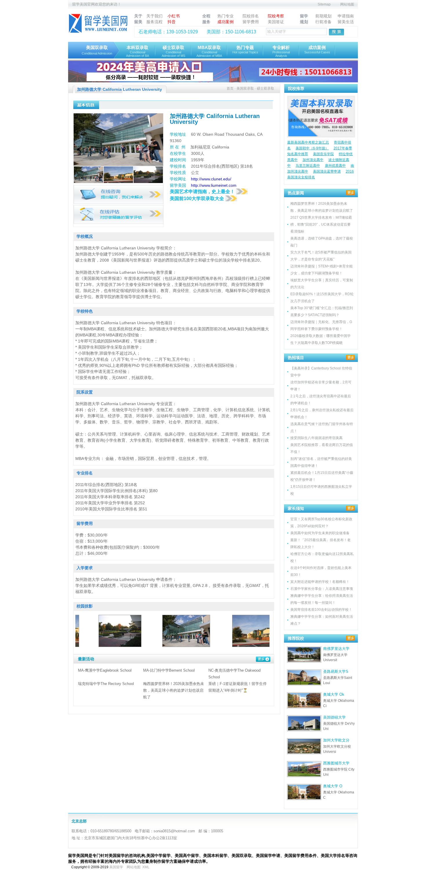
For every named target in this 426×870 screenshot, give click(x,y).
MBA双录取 (209, 51)
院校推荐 (296, 88)
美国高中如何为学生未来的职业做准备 (319, 533)
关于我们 (154, 16)
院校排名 (251, 16)
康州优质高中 (335, 166)
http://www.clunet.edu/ (211, 179)
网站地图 (347, 4)
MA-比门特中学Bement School (169, 670)
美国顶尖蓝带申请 (327, 171)
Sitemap (324, 4)
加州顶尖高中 (313, 160)
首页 (230, 88)
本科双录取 (137, 51)
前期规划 (323, 16)
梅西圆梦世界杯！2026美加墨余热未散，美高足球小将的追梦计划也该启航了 (173, 690)
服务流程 (154, 21)
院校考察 (276, 16)
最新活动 (86, 659)
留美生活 (346, 21)
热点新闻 (296, 193)
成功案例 (225, 21)
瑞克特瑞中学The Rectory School (106, 684)
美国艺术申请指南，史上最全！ (203, 191)
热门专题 (245, 49)
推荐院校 (296, 638)
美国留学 (116, 867)
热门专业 (225, 16)
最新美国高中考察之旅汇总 (308, 142)
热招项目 (296, 357)
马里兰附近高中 (308, 166)
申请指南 (346, 16)
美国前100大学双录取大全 (197, 198)
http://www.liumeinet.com (213, 185)
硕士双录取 (173, 51)
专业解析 (281, 51)
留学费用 (251, 21)
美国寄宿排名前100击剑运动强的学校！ (321, 610)
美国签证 (276, 21)
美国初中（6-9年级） (312, 148)
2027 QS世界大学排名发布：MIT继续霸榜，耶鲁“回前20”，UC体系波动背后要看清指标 (321, 224)
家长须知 (296, 508)
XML (146, 867)
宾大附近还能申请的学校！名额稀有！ (319, 582)
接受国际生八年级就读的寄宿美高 (316, 438)
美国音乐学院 (323, 154)
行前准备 (323, 21)
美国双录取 (97, 50)
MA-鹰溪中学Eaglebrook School (105, 670)
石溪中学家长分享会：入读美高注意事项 (321, 589)
